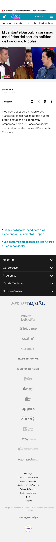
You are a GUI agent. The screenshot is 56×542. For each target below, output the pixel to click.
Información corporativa (28, 477)
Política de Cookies (28, 489)
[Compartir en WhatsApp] (32, 101)
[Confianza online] (28, 531)
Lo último (7, 23)
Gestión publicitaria (28, 493)
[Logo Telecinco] (28, 328)
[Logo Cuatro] (28, 338)
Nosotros (8, 259)
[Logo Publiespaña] (28, 449)
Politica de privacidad (28, 481)
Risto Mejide (30, 23)
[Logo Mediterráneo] (28, 459)
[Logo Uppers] (28, 409)
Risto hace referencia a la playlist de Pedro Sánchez (26, 11)
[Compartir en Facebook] (51, 101)
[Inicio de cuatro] (4, 16)
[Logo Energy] (28, 389)
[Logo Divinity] (28, 348)
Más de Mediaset (13, 283)
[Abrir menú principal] (51, 16)
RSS (28, 497)
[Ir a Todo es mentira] (15, 16)
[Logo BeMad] (28, 399)
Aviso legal (28, 473)
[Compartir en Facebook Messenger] (45, 101)
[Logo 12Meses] (28, 429)
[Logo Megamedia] (29, 517)
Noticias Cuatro (12, 291)
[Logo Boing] (28, 378)
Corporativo (10, 267)
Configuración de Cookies (28, 485)
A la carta (18, 23)
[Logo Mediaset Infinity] (28, 318)
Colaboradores (46, 23)
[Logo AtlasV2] (28, 439)
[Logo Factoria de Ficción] (28, 368)
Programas (9, 275)
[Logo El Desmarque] (28, 359)
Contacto (28, 501)
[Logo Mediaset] (28, 305)
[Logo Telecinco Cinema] (28, 419)
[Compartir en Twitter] (38, 101)
